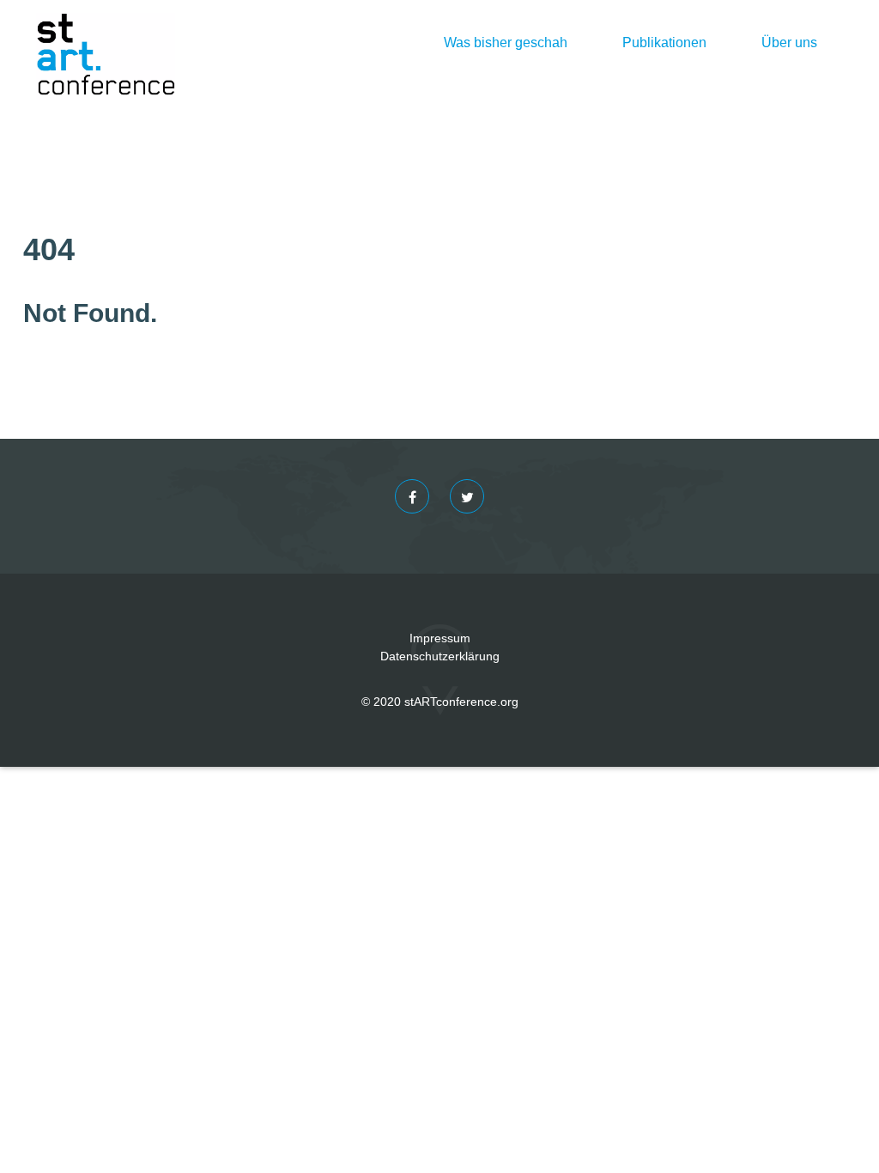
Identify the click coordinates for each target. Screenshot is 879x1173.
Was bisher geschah (505, 42)
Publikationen (664, 42)
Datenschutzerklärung (440, 656)
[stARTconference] (105, 43)
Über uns (789, 42)
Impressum (439, 638)
